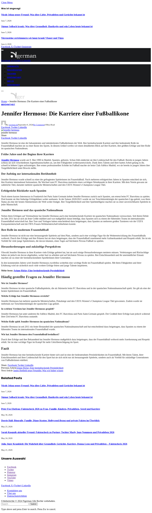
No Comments (39, 125)
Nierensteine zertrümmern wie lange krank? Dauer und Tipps (32, 38)
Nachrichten (14, 70)
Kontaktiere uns (14, 490)
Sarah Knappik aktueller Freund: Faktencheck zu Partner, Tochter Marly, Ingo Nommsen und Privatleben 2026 (57, 432)
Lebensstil (13, 66)
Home (4, 101)
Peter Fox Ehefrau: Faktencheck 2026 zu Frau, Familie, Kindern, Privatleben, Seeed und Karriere (50, 409)
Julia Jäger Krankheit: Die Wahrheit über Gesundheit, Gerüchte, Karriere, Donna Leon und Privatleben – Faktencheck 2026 (64, 444)
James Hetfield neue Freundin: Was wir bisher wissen (38, 370)
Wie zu (10, 81)
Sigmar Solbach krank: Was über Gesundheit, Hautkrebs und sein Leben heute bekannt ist (47, 26)
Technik (11, 73)
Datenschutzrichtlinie (17, 496)
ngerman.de (13, 125)
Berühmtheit (14, 77)
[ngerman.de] (23, 58)
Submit (33, 504)
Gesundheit (13, 85)
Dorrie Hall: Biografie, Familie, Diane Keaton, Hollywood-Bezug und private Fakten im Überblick (50, 420)
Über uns (11, 493)
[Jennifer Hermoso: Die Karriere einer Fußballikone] (10, 130)
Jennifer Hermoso (10, 160)
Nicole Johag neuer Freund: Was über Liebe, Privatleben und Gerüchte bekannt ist (43, 14)
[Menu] (2, 50)
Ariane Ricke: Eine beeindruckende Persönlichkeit (39, 270)
